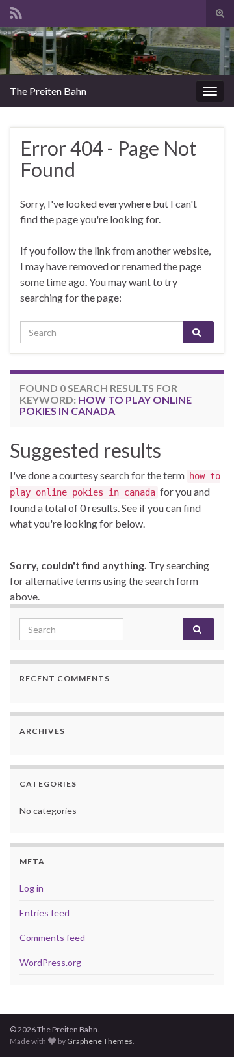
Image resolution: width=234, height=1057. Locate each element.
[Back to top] (204, 1027)
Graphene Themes (100, 1041)
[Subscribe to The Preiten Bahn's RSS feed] (16, 10)
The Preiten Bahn (48, 91)
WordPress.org (50, 962)
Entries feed (45, 912)
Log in (32, 888)
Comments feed (52, 937)
